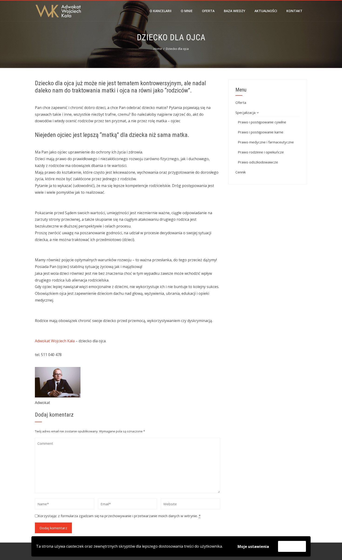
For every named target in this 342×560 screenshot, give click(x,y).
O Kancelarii (160, 11)
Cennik (240, 172)
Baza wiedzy (234, 11)
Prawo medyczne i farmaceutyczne (266, 142)
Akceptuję (292, 546)
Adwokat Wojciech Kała (55, 340)
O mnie (187, 11)
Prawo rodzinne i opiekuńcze (261, 152)
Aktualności (266, 11)
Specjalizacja (245, 112)
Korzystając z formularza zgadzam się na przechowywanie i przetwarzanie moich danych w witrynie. (119, 515)
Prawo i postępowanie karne (260, 132)
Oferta (208, 11)
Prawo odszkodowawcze (258, 162)
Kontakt (294, 11)
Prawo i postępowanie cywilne (262, 122)
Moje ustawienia (253, 546)
